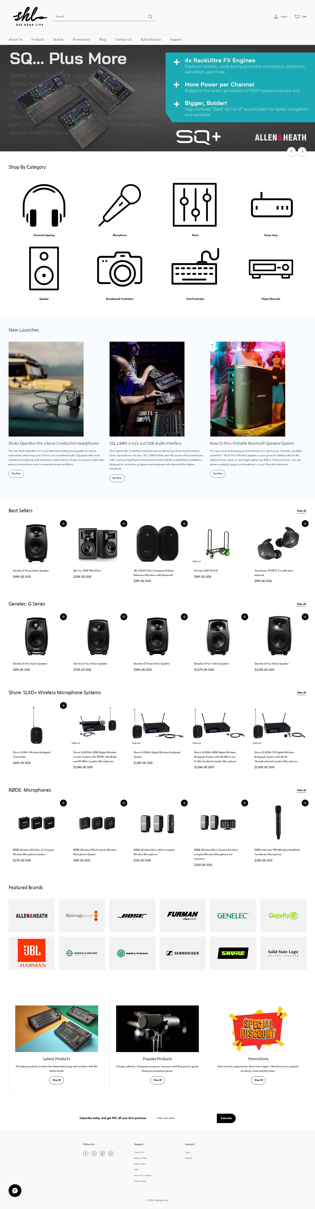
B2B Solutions (151, 39)
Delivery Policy (140, 1158)
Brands (59, 39)
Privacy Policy (140, 1181)
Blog (102, 39)
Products (38, 39)
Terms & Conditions (143, 1176)
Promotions (81, 39)
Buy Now (16, 473)
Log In (188, 1152)
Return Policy (140, 1164)
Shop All (56, 1080)
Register (189, 1158)
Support (176, 39)
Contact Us (123, 39)
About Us (15, 39)
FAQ (136, 1170)
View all (301, 511)
